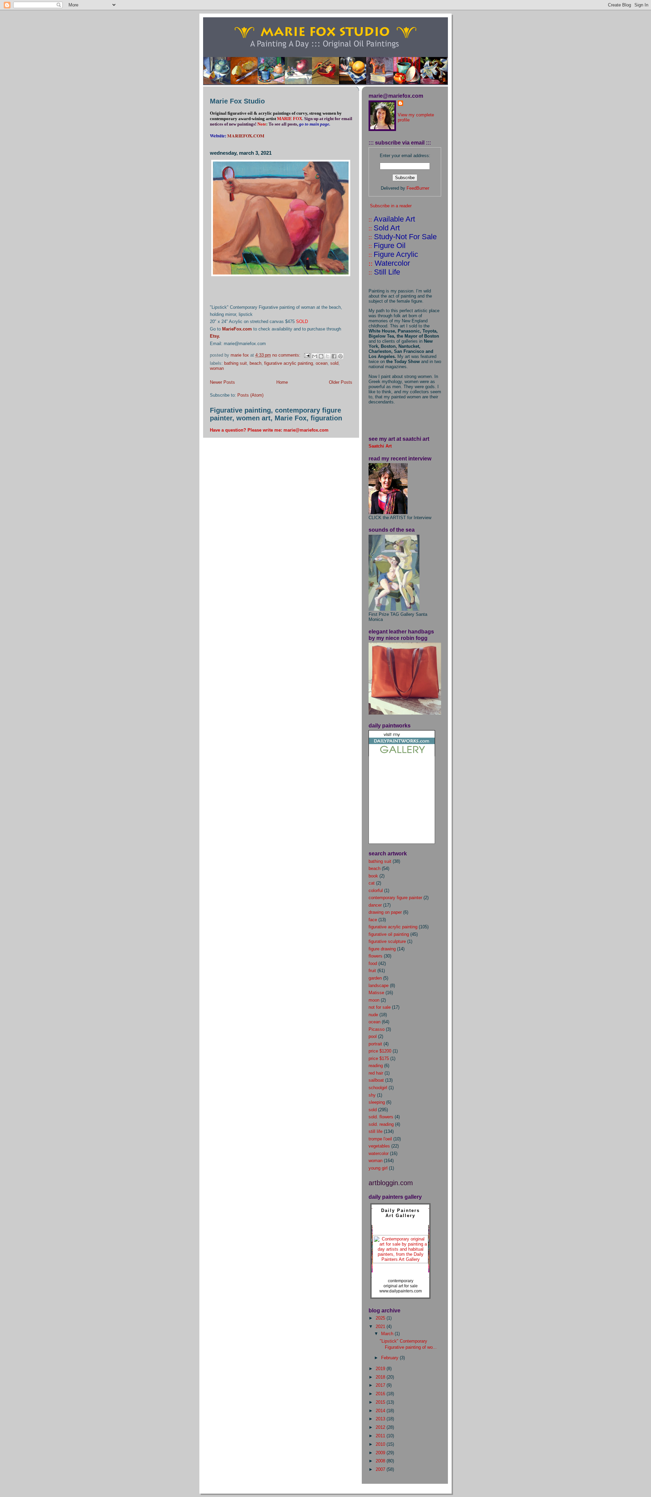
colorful (376, 890)
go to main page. (314, 124)
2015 (381, 1402)
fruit (372, 970)
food (373, 963)
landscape (379, 985)
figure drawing (382, 948)
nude (373, 1014)
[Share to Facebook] (334, 356)
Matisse (376, 992)
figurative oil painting (389, 934)
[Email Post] (307, 355)
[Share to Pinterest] (340, 356)
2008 (381, 1460)
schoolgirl (378, 1087)
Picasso (376, 1029)
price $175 (379, 1058)
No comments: (287, 355)
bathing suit (235, 363)
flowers (375, 956)
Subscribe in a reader (391, 205)
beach (255, 363)
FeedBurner (418, 188)
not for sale (380, 1007)
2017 (381, 1385)
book (373, 875)
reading (376, 1065)
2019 (381, 1368)
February (390, 1357)
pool (373, 1036)
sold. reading (381, 1124)
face (373, 919)
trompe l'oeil (380, 1138)
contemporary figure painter (395, 897)
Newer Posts (222, 382)
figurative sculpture (387, 941)
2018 (381, 1377)
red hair (376, 1073)
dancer (375, 905)
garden (375, 978)
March (388, 1333)
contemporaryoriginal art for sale (400, 1283)
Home (282, 382)
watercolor (379, 1153)
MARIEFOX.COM (245, 135)
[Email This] (314, 356)
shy (372, 1095)
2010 (381, 1444)
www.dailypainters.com (400, 1291)
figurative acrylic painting (288, 363)
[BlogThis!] (321, 356)
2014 (381, 1410)
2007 (381, 1469)
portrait (375, 1043)
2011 (381, 1435)
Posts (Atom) (250, 395)
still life (375, 1131)
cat (372, 883)
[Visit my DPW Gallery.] (402, 754)
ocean (322, 363)
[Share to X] (327, 356)
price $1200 (380, 1051)
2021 (381, 1326)
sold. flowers (381, 1116)
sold (334, 363)
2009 (381, 1452)
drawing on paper (385, 912)
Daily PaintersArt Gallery (400, 1213)
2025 (381, 1318)
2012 (381, 1427)
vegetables (379, 1146)
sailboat (376, 1080)
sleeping (377, 1102)
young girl (378, 1168)
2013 (381, 1418)
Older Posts (340, 382)
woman (217, 368)
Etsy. (215, 336)
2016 (381, 1393)
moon (374, 1000)
